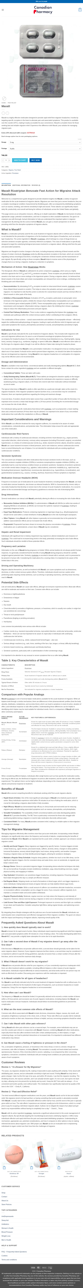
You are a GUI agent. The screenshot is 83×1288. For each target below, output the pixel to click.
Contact (4, 1197)
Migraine (11, 170)
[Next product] (3, 113)
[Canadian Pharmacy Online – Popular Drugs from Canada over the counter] (43, 10)
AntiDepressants (7, 1216)
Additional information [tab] (21, 185)
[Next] (81, 1160)
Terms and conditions (9, 1260)
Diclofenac (14, 1176)
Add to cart (20, 160)
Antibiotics (5, 1224)
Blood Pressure (7, 1232)
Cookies (4, 1256)
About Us (5, 1200)
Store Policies (7, 1204)
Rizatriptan (15, 173)
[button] (3, 9)
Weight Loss (6, 1236)
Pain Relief (12, 103)
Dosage (4, 142)
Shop (3, 1193)
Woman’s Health (7, 1228)
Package (4, 148)
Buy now (35, 160)
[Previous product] (7, 113)
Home (4, 103)
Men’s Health (6, 1240)
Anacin (69, 1173)
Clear (79, 139)
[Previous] (1, 1160)
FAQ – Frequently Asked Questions (14, 1252)
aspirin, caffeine (68, 1176)
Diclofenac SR (14, 1173)
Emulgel (41, 1173)
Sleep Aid (5, 1220)
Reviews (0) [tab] (36, 185)
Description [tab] (6, 185)
